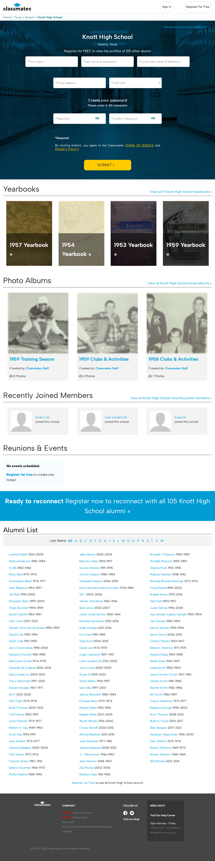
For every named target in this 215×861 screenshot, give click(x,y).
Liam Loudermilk (116, 417)
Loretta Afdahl (18, 554)
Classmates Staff (37, 368)
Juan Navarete (88, 741)
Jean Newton (88, 761)
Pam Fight (15, 701)
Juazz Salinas (159, 608)
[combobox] (135, 83)
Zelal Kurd (86, 641)
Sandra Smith (159, 681)
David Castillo (18, 614)
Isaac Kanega (88, 628)
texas (18, 17)
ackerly (30, 17)
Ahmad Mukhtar (90, 734)
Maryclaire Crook (20, 661)
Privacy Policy (67, 149)
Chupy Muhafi (88, 728)
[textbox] (135, 83)
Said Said (156, 601)
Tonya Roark (158, 588)
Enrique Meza (88, 701)
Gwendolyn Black (20, 581)
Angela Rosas (159, 594)
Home (7, 17)
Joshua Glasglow (20, 748)
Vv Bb (13, 568)
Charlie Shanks (160, 641)
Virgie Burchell (19, 608)
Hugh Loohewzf (89, 654)
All (70, 541)
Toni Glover (16, 754)
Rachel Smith (159, 688)
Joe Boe (14, 594)
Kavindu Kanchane (91, 621)
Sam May (85, 688)
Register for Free (83, 783)
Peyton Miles (88, 708)
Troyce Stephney (161, 701)
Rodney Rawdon (161, 574)
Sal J (82, 594)
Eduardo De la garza (22, 668)
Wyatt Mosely (88, 721)
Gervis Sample (159, 628)
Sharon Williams (161, 748)
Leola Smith (158, 668)
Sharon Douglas (19, 688)
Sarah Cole (42, 417)
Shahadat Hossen (90, 581)
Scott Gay (15, 734)
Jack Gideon (17, 741)
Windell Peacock (161, 561)
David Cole (16, 634)
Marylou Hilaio (88, 561)
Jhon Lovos (86, 668)
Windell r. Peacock (162, 554)
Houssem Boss (19, 601)
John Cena (16, 621)
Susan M (180, 417)
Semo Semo (158, 634)
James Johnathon (91, 601)
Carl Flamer (16, 714)
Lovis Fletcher (18, 721)
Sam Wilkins (158, 741)
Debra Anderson (19, 561)
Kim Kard (85, 634)
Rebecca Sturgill (161, 708)
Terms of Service (139, 145)
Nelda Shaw (157, 661)
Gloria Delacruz (19, 674)
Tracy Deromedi (19, 681)
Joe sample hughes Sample (168, 614)
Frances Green (19, 761)
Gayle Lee (86, 648)
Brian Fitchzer (18, 708)
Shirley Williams (160, 754)
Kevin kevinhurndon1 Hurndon (99, 588)
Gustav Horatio (89, 568)
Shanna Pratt (158, 568)
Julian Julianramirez (92, 614)
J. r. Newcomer (89, 754)
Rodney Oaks (88, 774)
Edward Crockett (20, 654)
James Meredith (90, 694)
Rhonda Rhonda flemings (167, 581)
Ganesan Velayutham (164, 734)
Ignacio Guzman (20, 768)
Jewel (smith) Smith (164, 674)
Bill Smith (156, 694)
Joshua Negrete (90, 748)
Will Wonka (157, 761)
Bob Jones (86, 608)
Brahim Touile (159, 721)
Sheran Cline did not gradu (27, 628)
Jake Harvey (87, 554)
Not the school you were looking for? (185, 27)
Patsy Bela (15, 574)
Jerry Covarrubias (21, 648)
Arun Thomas (159, 714)
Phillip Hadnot (18, 774)
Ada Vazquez (158, 728)
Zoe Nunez (86, 768)
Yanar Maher (87, 681)
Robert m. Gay (18, 728)
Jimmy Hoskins (89, 574)
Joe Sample (157, 621)
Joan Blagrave (18, 588)
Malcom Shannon (161, 648)
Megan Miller (88, 714)
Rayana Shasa (159, 654)
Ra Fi (12, 694)
